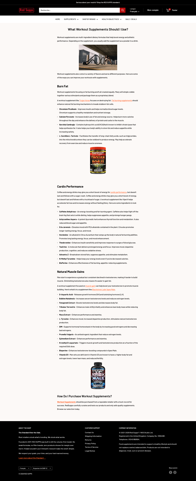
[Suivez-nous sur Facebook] (170, 472)
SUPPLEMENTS (70, 19)
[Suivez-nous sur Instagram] (174, 472)
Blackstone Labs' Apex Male (103, 289)
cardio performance (118, 192)
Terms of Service (91, 447)
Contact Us (89, 432)
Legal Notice (90, 451)
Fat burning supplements (122, 100)
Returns (88, 440)
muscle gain (90, 286)
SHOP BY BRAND (88, 19)
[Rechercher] (122, 10)
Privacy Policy (90, 443)
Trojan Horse (84, 100)
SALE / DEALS (131, 19)
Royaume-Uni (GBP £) (40, 468)
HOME (57, 19)
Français (23, 468)
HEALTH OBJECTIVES (110, 19)
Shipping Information (93, 436)
